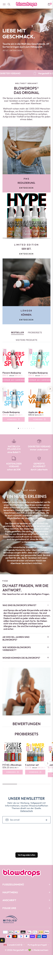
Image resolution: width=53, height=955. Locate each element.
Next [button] (50, 388)
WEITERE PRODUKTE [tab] (26, 340)
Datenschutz (26, 810)
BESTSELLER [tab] (17, 332)
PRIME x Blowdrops (11, 765)
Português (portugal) (37, 944)
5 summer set (32, 765)
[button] (47, 763)
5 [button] (27, 428)
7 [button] (31, 428)
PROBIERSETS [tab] (35, 332)
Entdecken (26, 188)
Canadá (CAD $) (14, 944)
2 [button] (20, 428)
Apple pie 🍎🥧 (36, 412)
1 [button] (18, 428)
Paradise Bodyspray (38, 373)
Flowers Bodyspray (11, 373)
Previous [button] (3, 388)
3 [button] (22, 428)
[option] (13, 387)
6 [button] (29, 428)
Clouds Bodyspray (11, 412)
